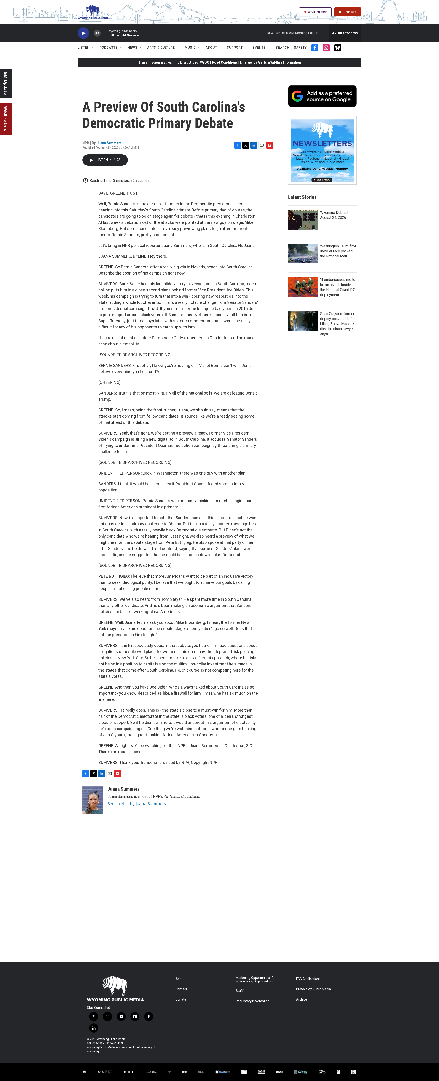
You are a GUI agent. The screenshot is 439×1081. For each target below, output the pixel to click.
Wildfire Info (5, 118)
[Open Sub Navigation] (93, 47)
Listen (84, 47)
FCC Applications (308, 979)
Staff (240, 991)
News (132, 47)
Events (259, 47)
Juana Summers (109, 143)
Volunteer (317, 12)
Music (190, 47)
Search (282, 47)
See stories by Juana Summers (136, 803)
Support (235, 47)
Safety (300, 47)
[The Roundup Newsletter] (322, 150)
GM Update (5, 83)
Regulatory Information (252, 1001)
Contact (181, 989)
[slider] (104, 33)
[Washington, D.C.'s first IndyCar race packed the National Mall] (303, 253)
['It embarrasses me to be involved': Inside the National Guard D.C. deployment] (303, 287)
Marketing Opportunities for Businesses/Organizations (256, 979)
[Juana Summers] (92, 800)
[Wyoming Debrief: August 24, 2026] (303, 220)
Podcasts (108, 47)
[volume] (97, 33)
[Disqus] (219, 900)
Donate (350, 12)
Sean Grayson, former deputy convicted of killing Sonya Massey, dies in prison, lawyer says (337, 324)
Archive (301, 999)
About (211, 47)
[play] (83, 33)
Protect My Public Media (313, 989)
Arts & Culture (161, 47)
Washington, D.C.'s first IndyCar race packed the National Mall (338, 251)
